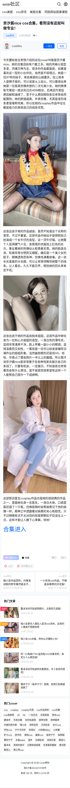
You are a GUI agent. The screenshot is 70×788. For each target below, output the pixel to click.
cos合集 (56, 710)
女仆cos (57, 725)
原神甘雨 (43, 720)
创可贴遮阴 (30, 720)
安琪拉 (32, 730)
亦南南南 (44, 715)
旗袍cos (28, 735)
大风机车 (45, 725)
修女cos (56, 715)
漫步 (30, 740)
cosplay (14, 710)
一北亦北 (33, 715)
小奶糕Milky (44, 730)
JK (18, 715)
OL (24, 715)
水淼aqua (20, 740)
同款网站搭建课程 (56, 12)
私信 (62, 46)
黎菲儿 (7, 750)
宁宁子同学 (20, 730)
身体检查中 (18, 745)
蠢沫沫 (7, 745)
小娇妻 (56, 730)
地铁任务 (33, 725)
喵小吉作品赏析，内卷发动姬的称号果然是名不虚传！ (17, 584)
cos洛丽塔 (9, 715)
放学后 (18, 735)
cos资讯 (21, 12)
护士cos (8, 735)
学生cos (8, 730)
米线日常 (51, 740)
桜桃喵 (61, 735)
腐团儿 (62, 740)
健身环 (7, 720)
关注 (50, 46)
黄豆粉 (62, 745)
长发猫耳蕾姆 (49, 745)
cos (6, 710)
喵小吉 (23, 725)
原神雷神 (55, 720)
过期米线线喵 (33, 745)
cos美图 (7, 12)
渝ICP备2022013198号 (35, 768)
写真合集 (17, 720)
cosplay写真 (28, 710)
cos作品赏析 (43, 710)
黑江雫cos (18, 750)
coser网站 (44, 762)
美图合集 (35, 12)
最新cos (39, 735)
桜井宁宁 (50, 735)
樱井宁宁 (8, 740)
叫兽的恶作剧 (10, 725)
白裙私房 (39, 740)
